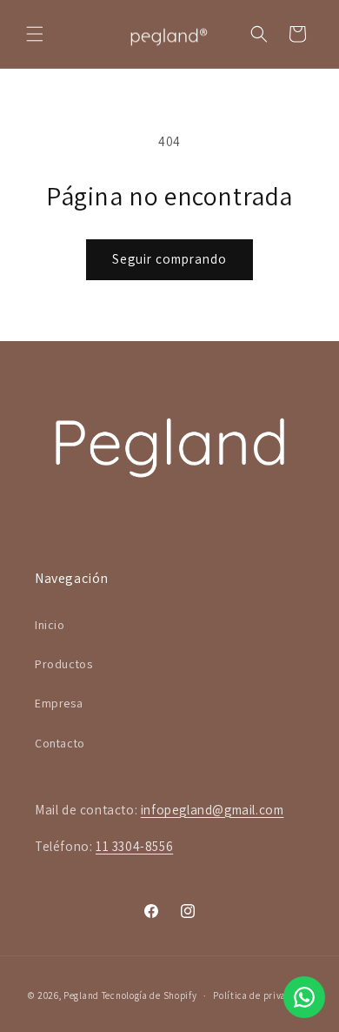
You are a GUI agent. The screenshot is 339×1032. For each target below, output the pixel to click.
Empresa (59, 703)
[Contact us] (304, 997)
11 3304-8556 (134, 846)
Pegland (81, 995)
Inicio (50, 625)
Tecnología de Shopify (149, 995)
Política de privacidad (261, 995)
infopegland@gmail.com (212, 809)
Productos (63, 664)
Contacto (60, 743)
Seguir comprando (169, 259)
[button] (35, 34)
